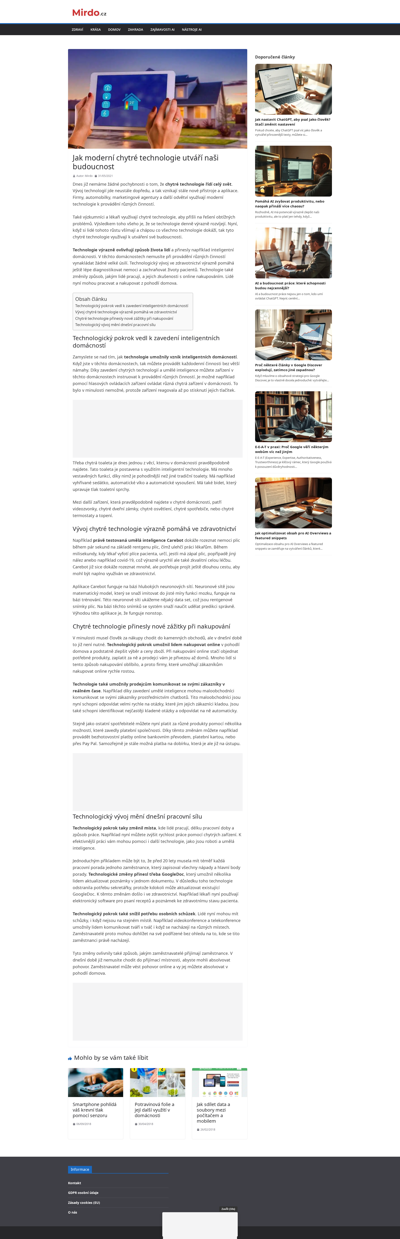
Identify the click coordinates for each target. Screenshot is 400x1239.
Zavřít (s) (228, 1209)
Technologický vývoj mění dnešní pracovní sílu (115, 324)
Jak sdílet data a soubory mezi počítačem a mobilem (213, 1112)
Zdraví (77, 29)
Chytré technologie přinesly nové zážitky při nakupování (124, 318)
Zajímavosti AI (162, 29)
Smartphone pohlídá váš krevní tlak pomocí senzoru (94, 1110)
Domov (114, 29)
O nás (72, 1212)
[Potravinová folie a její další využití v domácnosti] (157, 1071)
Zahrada (135, 29)
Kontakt (74, 1183)
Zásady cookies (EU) (84, 1202)
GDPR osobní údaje (83, 1192)
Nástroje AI (192, 29)
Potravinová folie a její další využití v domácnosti (154, 1110)
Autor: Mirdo (84, 176)
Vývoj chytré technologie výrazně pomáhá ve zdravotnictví (126, 311)
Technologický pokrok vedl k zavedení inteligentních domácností (131, 305)
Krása (96, 29)
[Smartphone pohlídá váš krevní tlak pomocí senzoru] (95, 1071)
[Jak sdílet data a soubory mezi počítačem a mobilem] (219, 1071)
